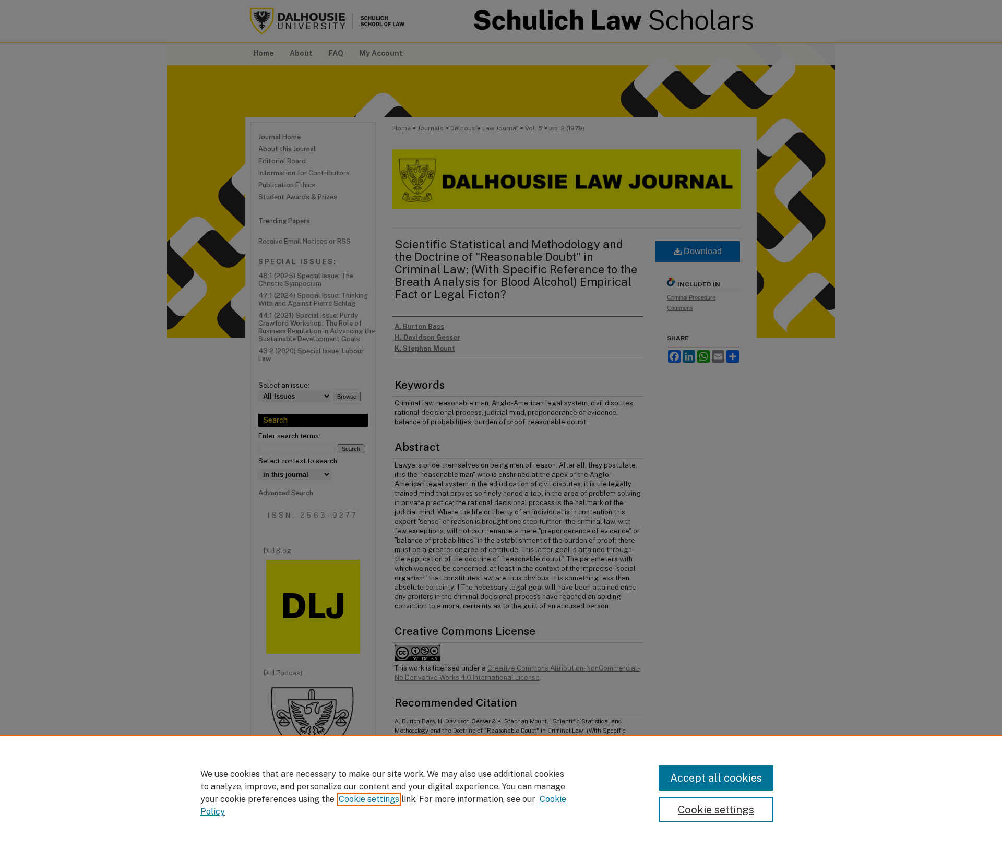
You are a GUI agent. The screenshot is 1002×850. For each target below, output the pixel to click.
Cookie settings (369, 799)
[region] (501, 792)
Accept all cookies (716, 778)
